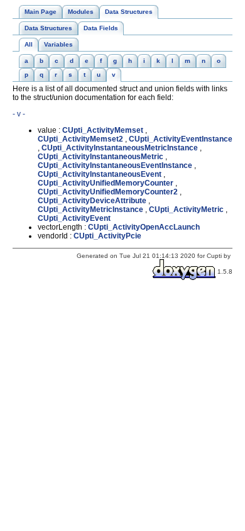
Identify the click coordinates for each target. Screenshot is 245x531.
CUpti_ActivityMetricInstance (90, 209)
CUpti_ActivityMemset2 (80, 139)
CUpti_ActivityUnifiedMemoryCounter (105, 183)
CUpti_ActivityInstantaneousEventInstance (115, 165)
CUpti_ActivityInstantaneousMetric (100, 156)
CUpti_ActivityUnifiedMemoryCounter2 (108, 191)
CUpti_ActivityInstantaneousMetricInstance (119, 147)
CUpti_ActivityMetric (186, 209)
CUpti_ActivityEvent (74, 218)
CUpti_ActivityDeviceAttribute (92, 200)
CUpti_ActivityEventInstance (180, 139)
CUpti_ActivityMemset (102, 130)
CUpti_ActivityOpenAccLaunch (144, 227)
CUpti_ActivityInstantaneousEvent (99, 174)
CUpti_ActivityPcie (107, 236)
